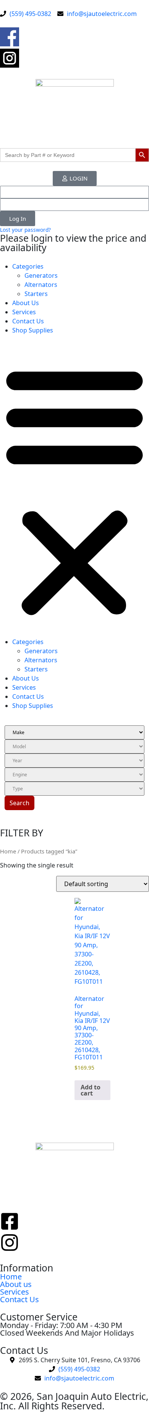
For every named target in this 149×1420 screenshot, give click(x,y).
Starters (36, 294)
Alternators (40, 284)
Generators (41, 275)
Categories (28, 266)
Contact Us (28, 321)
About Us (25, 303)
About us (16, 1284)
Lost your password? (25, 229)
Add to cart (90, 1090)
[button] (74, 489)
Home (8, 851)
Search (19, 803)
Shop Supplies (32, 330)
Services (24, 312)
